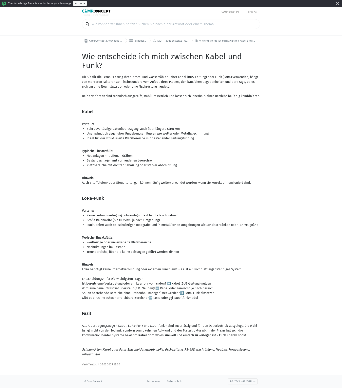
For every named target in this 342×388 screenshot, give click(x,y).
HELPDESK (251, 12)
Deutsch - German (241, 381)
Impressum (154, 381)
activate (80, 3)
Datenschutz (174, 381)
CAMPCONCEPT (230, 12)
